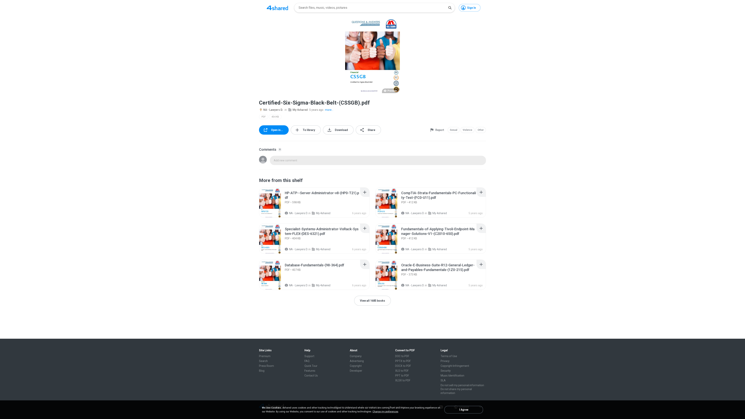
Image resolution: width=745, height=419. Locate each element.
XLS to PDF (402, 370)
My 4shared (300, 109)
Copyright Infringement (455, 365)
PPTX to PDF (403, 361)
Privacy (445, 361)
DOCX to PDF (403, 365)
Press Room (266, 365)
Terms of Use (449, 356)
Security (446, 370)
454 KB (275, 116)
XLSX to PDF (402, 380)
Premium (264, 356)
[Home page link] (277, 7)
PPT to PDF (402, 375)
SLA (443, 380)
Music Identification (452, 375)
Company (356, 356)
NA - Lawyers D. (273, 109)
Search (263, 361)
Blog (261, 370)
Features (309, 370)
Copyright (356, 365)
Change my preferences (385, 411)
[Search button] (450, 7)
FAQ (306, 361)
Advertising (357, 361)
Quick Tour (310, 365)
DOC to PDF (402, 356)
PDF (264, 116)
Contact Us (311, 375)
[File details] (274, 202)
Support (309, 356)
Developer (356, 370)
